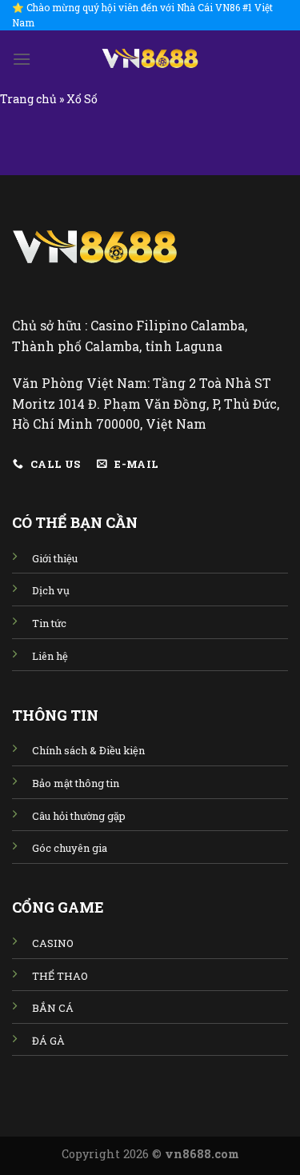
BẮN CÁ (53, 1008)
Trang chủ (28, 98)
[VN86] (150, 58)
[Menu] (21, 58)
